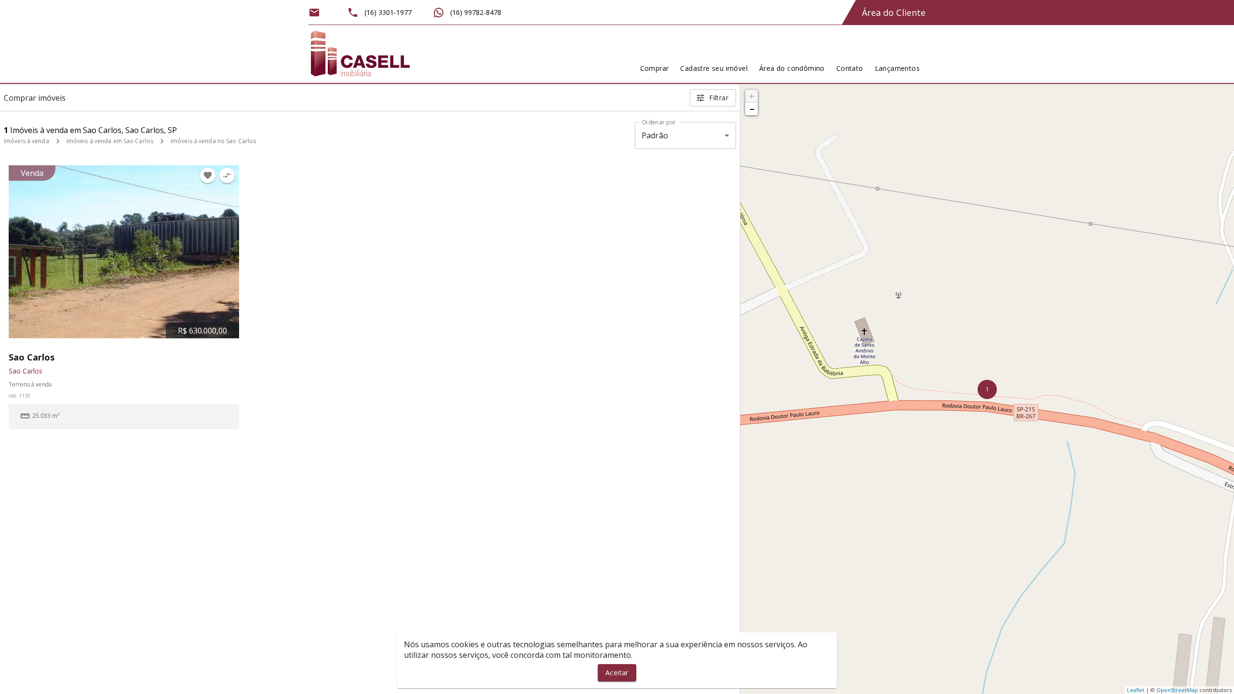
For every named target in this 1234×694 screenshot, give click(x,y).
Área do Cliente (894, 12)
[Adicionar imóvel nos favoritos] (207, 175)
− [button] (752, 109)
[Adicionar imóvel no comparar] (227, 175)
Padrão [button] (655, 135)
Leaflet (1135, 690)
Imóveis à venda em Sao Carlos (110, 141)
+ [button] (751, 96)
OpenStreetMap (1177, 690)
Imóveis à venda (26, 141)
